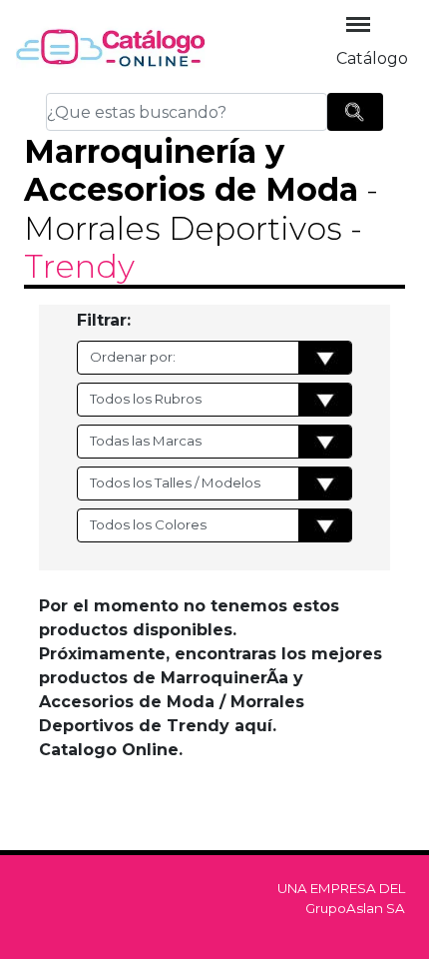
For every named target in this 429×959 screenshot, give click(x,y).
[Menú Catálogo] (358, 25)
